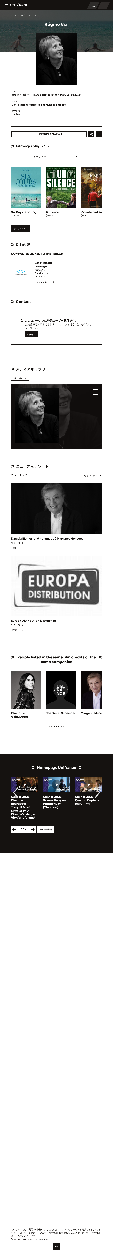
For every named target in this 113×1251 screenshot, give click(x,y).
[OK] (56, 1246)
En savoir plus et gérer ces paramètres (30, 1239)
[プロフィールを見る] (103, 5)
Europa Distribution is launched (33, 620)
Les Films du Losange (53, 104)
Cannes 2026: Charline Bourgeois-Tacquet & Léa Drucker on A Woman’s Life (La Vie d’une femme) (23, 807)
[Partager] (91, 134)
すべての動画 (45, 829)
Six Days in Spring (23, 212)
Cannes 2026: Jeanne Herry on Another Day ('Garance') (54, 802)
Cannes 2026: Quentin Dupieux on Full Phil (87, 800)
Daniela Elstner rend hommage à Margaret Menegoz (47, 538)
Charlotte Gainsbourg (19, 714)
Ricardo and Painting (96, 212)
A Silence (52, 212)
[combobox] (55, 157)
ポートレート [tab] (20, 378)
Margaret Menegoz (94, 713)
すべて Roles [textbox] (40, 156)
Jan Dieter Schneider (60, 713)
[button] (95, 392)
